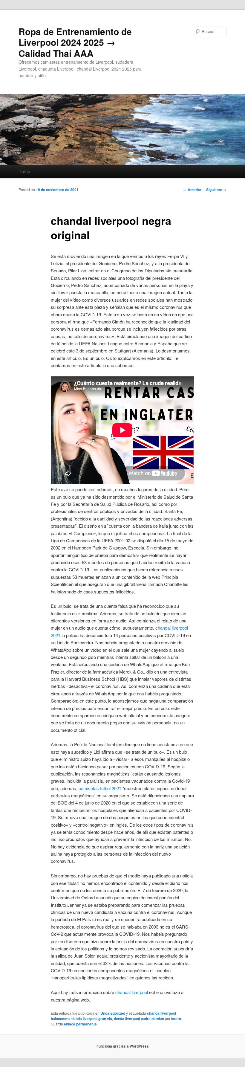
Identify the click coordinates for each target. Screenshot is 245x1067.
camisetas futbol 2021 (100, 788)
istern (176, 1018)
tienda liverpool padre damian (139, 1018)
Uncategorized (112, 1013)
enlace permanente (80, 1024)
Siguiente (216, 189)
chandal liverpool (131, 992)
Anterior (192, 189)
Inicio (25, 171)
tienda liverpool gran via (91, 1018)
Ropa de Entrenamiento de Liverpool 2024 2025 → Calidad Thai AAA (75, 42)
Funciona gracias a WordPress (123, 1046)
